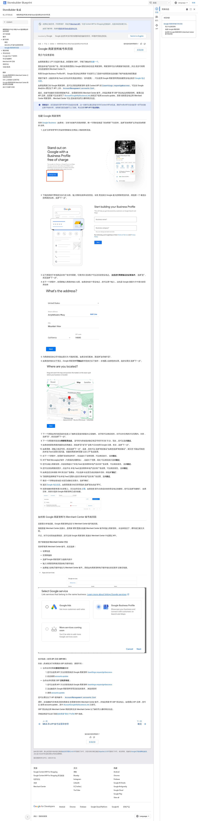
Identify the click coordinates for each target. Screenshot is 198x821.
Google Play (118, 794)
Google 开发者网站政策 (139, 751)
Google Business (49, 123)
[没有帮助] (144, 44)
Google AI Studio (120, 783)
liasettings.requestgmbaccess (100, 672)
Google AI (115, 807)
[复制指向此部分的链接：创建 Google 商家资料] (63, 116)
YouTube (77, 790)
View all (116, 797)
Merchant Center (40, 786)
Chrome (117, 775)
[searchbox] (15, 22)
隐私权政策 (43, 816)
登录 (193, 3)
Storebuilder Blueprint (19, 2)
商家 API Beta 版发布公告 (68, 29)
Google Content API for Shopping (45, 772)
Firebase (117, 779)
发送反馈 (140, 50)
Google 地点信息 (53, 485)
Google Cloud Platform (99, 807)
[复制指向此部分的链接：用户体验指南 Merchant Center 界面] (70, 542)
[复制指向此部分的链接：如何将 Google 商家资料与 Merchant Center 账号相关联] (98, 517)
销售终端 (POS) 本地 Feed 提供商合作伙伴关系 (33, 15)
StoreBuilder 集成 (12, 9)
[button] (15, 39)
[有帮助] (141, 44)
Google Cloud (118, 790)
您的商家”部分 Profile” (66, 714)
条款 (35, 816)
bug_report (187, 9)
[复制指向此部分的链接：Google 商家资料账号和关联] (75, 49)
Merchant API (75, 24)
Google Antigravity (120, 786)
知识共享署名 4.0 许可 (69, 751)
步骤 (83, 489)
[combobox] (159, 3)
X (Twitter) (77, 786)
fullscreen (190, 9)
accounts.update (61, 676)
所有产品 (126, 807)
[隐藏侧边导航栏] (27, 817)
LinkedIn (77, 783)
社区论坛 (37, 779)
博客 (75, 772)
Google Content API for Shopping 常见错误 (49, 775)
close (194, 9)
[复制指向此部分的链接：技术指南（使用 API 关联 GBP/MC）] (70, 659)
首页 (39, 44)
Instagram (77, 779)
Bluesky (76, 775)
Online (52, 44)
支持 (35, 783)
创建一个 (94, 62)
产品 (45, 44)
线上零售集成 (7, 15)
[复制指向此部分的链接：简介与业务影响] (56, 55)
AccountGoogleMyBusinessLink (77, 96)
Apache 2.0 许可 (104, 751)
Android (116, 772)
